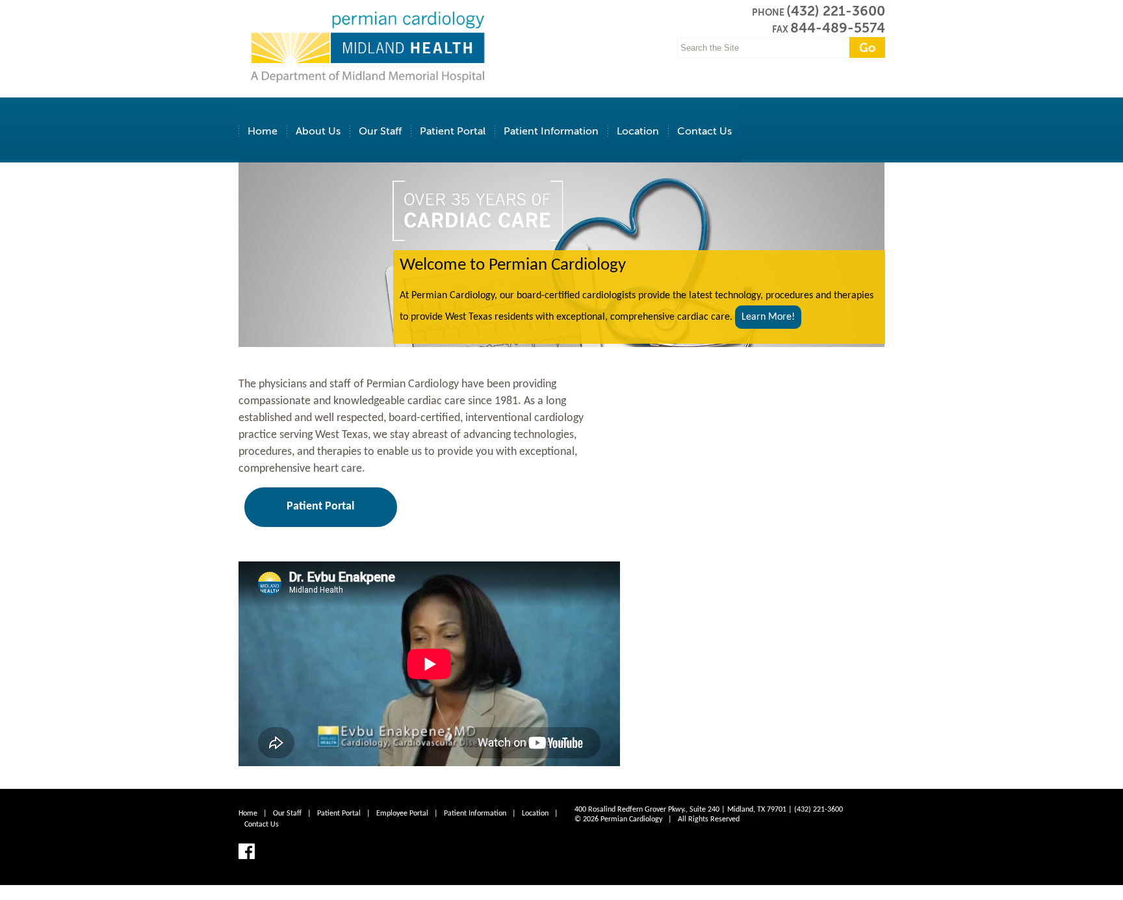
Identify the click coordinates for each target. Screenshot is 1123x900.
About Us (318, 131)
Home (263, 131)
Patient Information (551, 131)
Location (638, 131)
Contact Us (704, 131)
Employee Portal (402, 813)
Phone (768, 12)
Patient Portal (452, 131)
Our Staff (380, 131)
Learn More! (768, 317)
